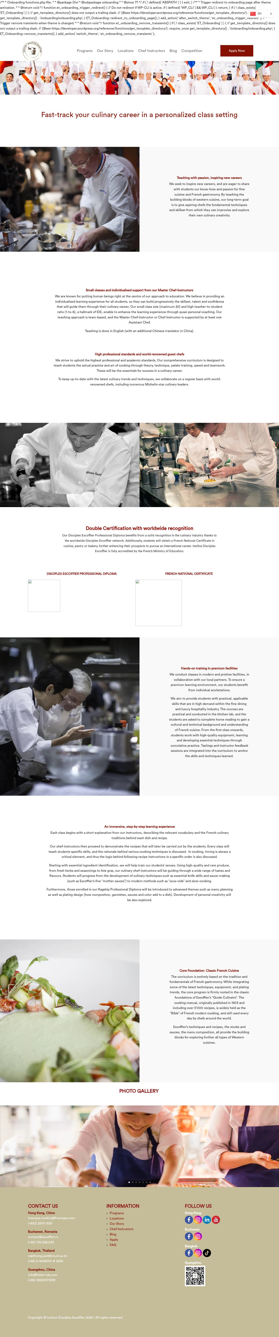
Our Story (105, 51)
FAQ (113, 1245)
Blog (173, 51)
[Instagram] (198, 1219)
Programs (85, 51)
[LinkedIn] (207, 1219)
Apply (114, 1239)
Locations (126, 51)
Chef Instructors (151, 51)
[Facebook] (189, 1219)
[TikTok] (207, 1252)
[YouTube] (216, 1219)
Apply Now (237, 50)
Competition (191, 51)
